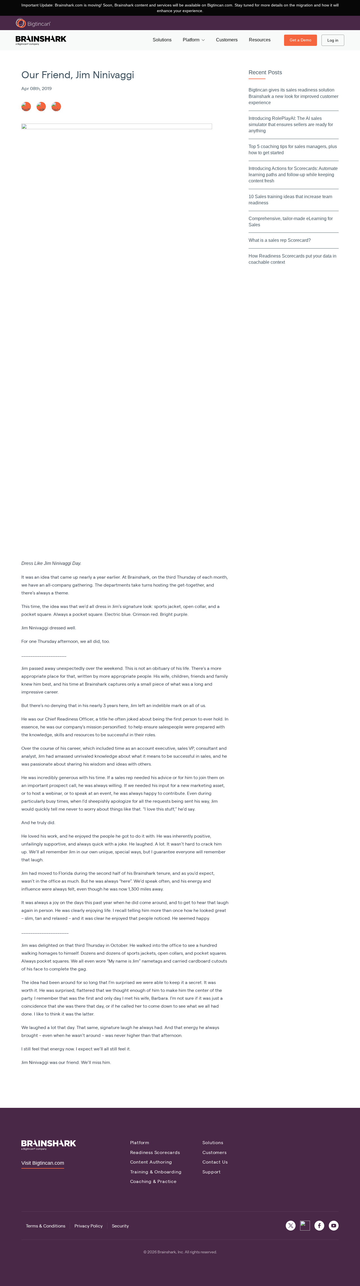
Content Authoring (151, 1162)
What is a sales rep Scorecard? (280, 240)
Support (211, 1172)
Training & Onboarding (156, 1172)
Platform (139, 1142)
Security (120, 1226)
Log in (332, 40)
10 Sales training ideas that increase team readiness (290, 199)
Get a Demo (300, 40)
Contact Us (215, 1162)
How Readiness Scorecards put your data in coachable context (292, 259)
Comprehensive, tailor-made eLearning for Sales (291, 221)
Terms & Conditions (45, 1226)
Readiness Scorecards (155, 1152)
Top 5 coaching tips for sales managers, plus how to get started (293, 149)
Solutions (212, 1142)
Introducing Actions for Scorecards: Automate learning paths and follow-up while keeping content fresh (293, 175)
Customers (214, 1152)
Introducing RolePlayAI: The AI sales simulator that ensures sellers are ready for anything (291, 124)
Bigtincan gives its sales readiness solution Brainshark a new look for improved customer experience (293, 96)
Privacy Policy (89, 1226)
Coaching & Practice (153, 1181)
